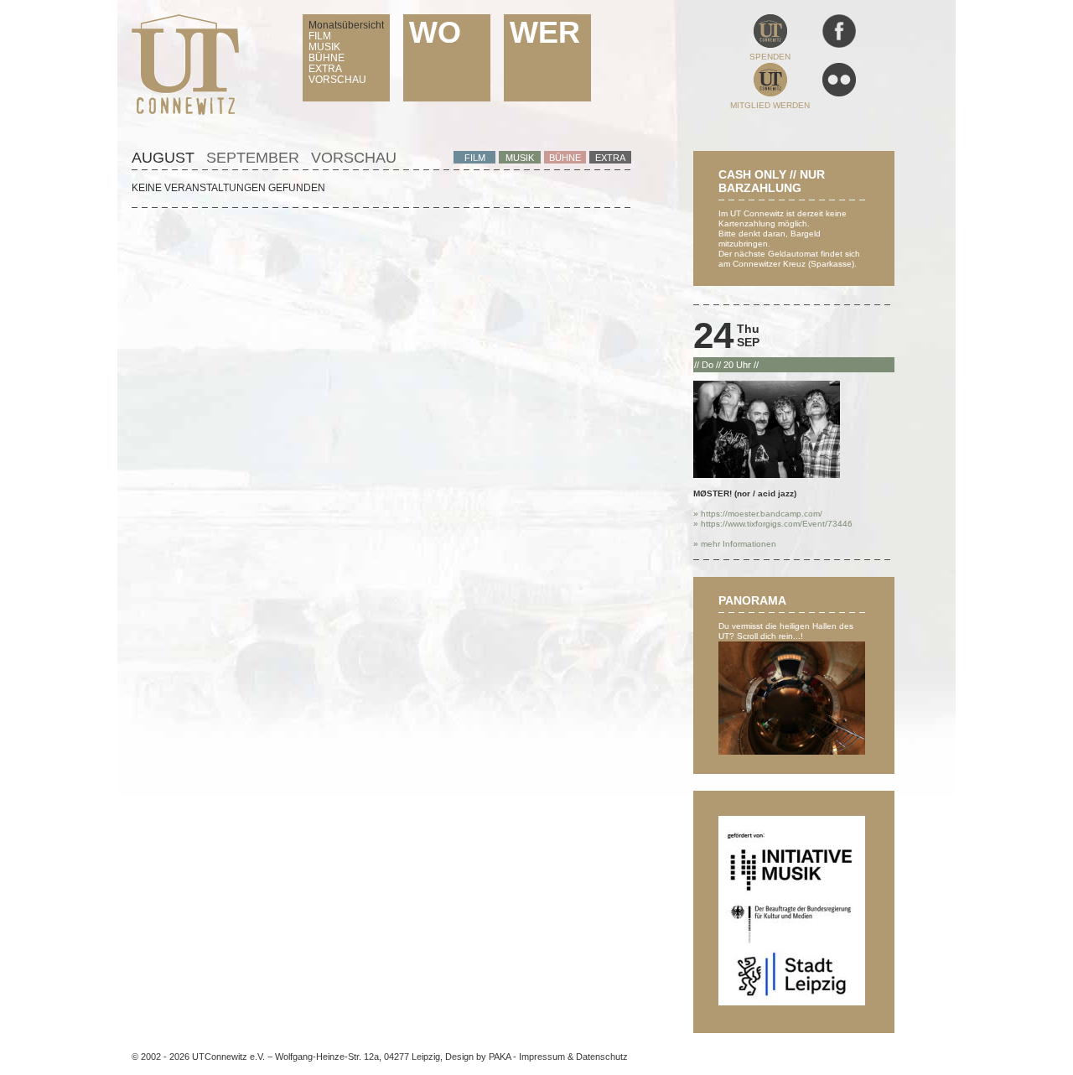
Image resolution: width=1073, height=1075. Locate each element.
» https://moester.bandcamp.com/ (757, 513)
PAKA (500, 1057)
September (252, 157)
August (163, 157)
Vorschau (354, 157)
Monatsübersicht (346, 25)
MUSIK (324, 47)
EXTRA (325, 69)
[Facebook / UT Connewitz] (839, 44)
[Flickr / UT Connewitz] (839, 93)
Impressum (542, 1057)
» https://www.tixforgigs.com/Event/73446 (773, 523)
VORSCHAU (337, 80)
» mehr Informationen (734, 543)
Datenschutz (602, 1057)
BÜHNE (326, 58)
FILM (319, 36)
